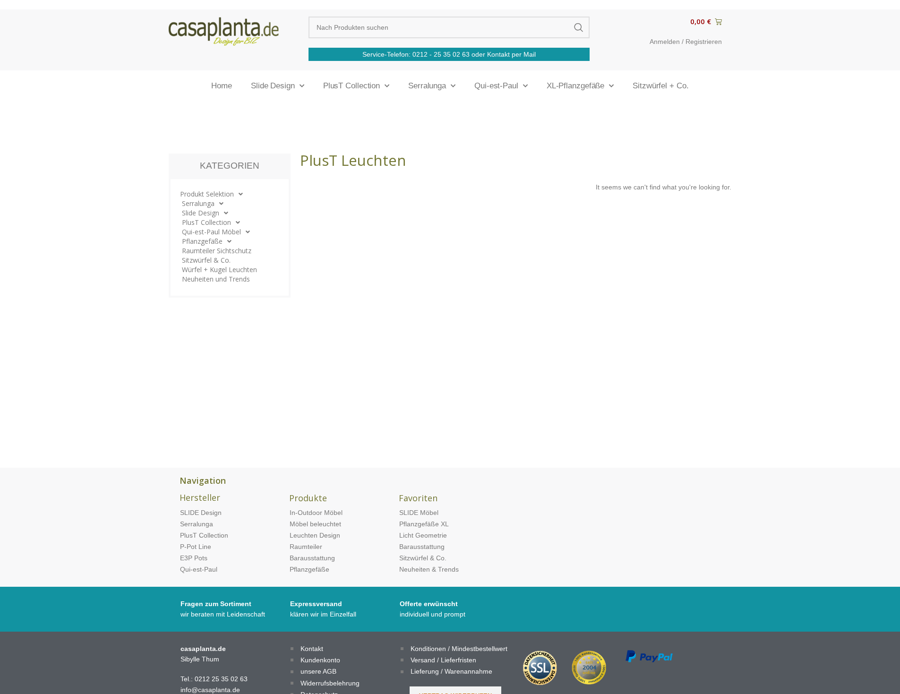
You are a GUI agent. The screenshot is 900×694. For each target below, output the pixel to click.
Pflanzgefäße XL (424, 524)
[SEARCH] (579, 27)
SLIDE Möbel (418, 512)
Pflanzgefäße (202, 241)
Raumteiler (306, 546)
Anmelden (665, 41)
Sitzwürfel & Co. (206, 260)
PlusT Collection (351, 85)
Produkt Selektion (207, 193)
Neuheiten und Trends (216, 278)
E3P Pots (193, 558)
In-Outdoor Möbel (316, 512)
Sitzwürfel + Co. (660, 85)
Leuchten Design (315, 535)
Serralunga (427, 85)
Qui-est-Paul (496, 85)
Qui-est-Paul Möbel (211, 231)
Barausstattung (312, 558)
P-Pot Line (195, 546)
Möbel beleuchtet (315, 524)
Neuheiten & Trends (429, 569)
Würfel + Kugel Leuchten (219, 269)
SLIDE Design (201, 512)
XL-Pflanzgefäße (576, 85)
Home (221, 85)
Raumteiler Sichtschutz (216, 250)
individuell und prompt (432, 614)
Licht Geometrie (423, 535)
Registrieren (704, 41)
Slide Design (273, 85)
